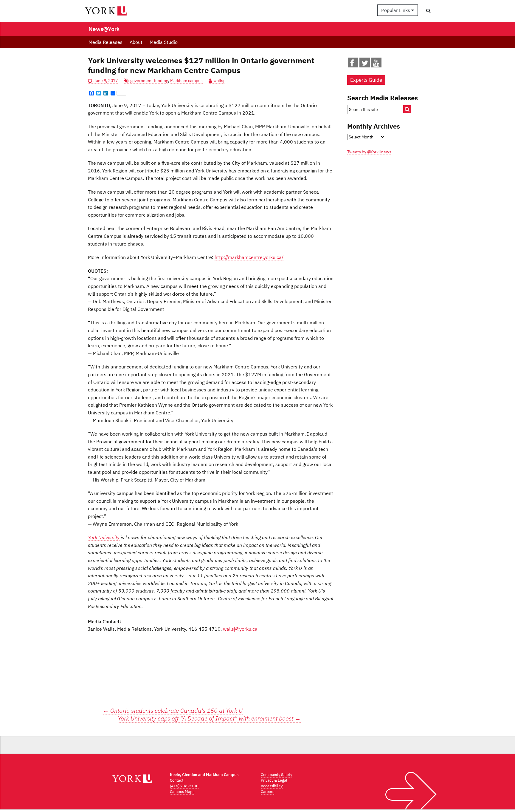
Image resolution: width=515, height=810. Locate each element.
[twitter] (364, 64)
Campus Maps (182, 791)
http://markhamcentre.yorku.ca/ (249, 257)
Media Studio (164, 42)
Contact (177, 780)
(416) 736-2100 (184, 786)
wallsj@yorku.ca (240, 629)
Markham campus (186, 80)
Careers (267, 791)
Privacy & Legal (274, 780)
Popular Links (396, 10)
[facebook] (352, 64)
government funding (149, 80)
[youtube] (376, 64)
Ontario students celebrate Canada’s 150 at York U (173, 710)
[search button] (428, 10)
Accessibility (272, 786)
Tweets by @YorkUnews (369, 152)
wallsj (218, 80)
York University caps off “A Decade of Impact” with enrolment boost (209, 718)
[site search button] (407, 109)
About (136, 42)
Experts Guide (366, 80)
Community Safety (276, 774)
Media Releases (105, 42)
